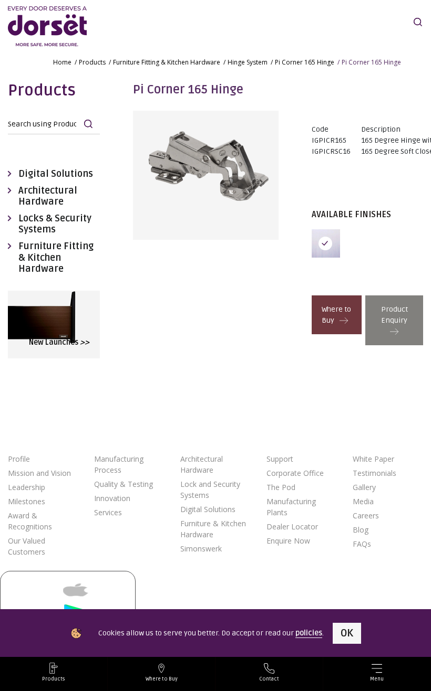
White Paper (373, 459)
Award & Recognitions (30, 521)
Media (363, 501)
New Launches (59, 342)
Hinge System (248, 62)
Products (92, 62)
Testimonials (374, 473)
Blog (360, 530)
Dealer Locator (292, 526)
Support (279, 459)
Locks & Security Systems (54, 224)
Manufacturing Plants (291, 506)
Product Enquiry (394, 315)
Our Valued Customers (26, 546)
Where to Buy (336, 315)
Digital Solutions (55, 173)
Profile (19, 459)
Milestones (26, 501)
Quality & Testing (123, 484)
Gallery (364, 487)
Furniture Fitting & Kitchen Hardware (166, 62)
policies (308, 633)
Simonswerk (201, 549)
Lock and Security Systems (210, 489)
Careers (366, 515)
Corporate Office (295, 473)
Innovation (112, 498)
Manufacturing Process (118, 464)
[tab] (328, 243)
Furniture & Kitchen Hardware (213, 528)
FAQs (362, 544)
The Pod (280, 487)
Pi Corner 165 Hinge (304, 62)
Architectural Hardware (47, 196)
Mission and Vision (39, 473)
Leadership (26, 487)
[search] (418, 22)
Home (62, 62)
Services (108, 512)
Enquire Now (288, 541)
